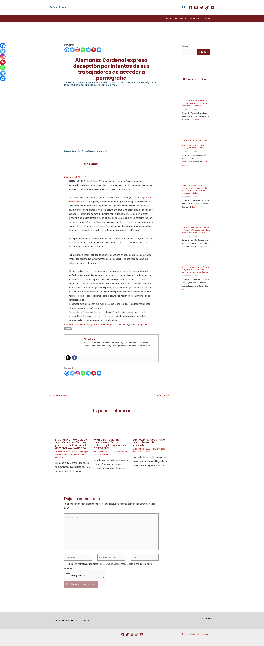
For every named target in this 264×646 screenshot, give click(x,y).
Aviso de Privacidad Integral (195, 634)
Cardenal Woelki (82, 324)
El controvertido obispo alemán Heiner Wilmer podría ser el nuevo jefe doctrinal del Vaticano (71, 444)
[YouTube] (141, 634)
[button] (184, 7)
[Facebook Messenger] (99, 49)
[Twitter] (202, 8)
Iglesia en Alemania (99, 324)
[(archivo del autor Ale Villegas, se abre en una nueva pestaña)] (76, 163)
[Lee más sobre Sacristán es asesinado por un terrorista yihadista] (150, 426)
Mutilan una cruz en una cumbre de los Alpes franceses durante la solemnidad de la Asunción (196, 230)
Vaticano (59, 457)
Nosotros (194, 18)
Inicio (168, 18)
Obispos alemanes (119, 324)
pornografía (141, 324)
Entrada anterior (59, 395)
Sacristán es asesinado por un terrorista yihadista (148, 442)
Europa (67, 454)
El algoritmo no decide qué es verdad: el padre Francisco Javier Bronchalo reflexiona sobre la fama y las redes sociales (196, 144)
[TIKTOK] (207, 8)
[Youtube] (213, 8)
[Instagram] (196, 8)
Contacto (208, 18)
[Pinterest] (93, 49)
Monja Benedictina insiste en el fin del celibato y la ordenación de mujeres (110, 444)
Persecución (137, 452)
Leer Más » (195, 120)
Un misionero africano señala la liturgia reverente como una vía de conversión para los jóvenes (195, 269)
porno (132, 324)
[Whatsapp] (83, 49)
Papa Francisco (77, 454)
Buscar (203, 52)
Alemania (68, 324)
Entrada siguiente (163, 395)
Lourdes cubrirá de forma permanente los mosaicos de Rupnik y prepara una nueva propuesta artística (194, 189)
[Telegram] (88, 49)
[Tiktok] (136, 634)
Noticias (179, 18)
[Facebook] (191, 8)
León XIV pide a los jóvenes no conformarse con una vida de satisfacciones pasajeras (194, 103)
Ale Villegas (93, 163)
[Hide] (1, 84)
